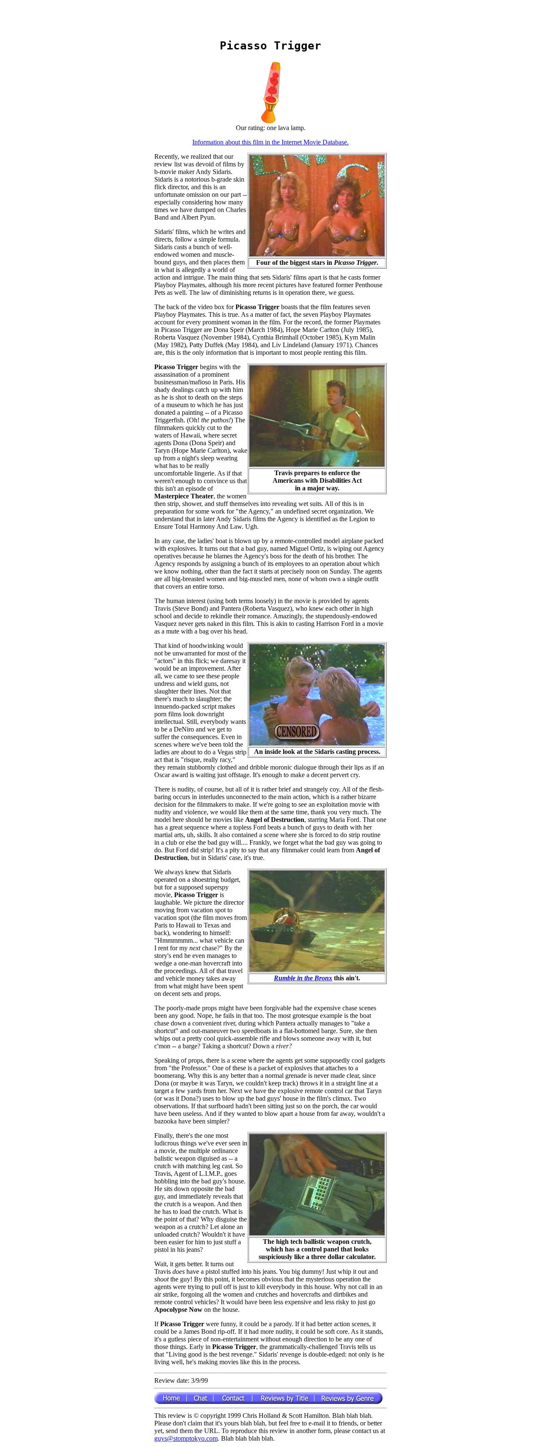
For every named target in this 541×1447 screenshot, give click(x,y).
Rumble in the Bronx (303, 978)
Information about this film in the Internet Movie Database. (270, 142)
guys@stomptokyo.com (186, 1438)
